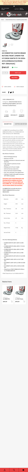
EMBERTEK (4, 51)
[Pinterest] (13, 92)
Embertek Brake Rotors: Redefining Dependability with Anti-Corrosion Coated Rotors (12, 103)
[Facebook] (9, 92)
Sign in (21, 8)
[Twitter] (11, 92)
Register (22, 9)
